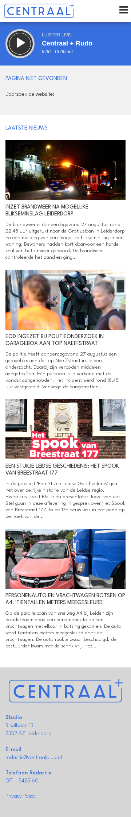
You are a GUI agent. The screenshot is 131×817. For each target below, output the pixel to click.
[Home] (39, 11)
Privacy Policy (20, 796)
